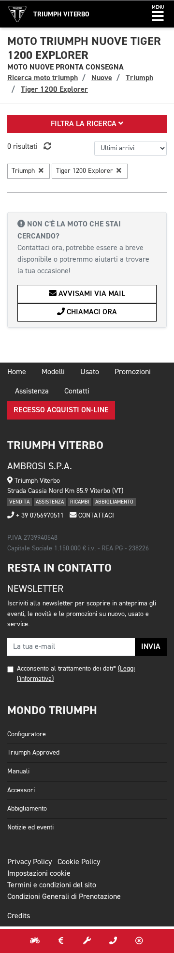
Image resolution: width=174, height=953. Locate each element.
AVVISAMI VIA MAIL (91, 294)
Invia (150, 647)
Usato (89, 372)
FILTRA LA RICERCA (84, 124)
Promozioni (133, 372)
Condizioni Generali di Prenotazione (64, 897)
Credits (18, 916)
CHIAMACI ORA (91, 312)
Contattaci (95, 515)
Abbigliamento (27, 808)
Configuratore (26, 734)
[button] (157, 14)
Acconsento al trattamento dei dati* (66, 668)
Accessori (21, 790)
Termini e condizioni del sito (51, 885)
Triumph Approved (33, 752)
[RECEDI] (139, 941)
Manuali (18, 771)
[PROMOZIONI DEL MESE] (61, 941)
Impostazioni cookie (39, 874)
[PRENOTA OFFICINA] (87, 941)
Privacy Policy (29, 862)
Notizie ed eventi (30, 827)
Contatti (76, 391)
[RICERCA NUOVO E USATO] (35, 941)
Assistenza (32, 391)
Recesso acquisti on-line (61, 410)
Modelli (53, 372)
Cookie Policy (79, 862)
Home (16, 372)
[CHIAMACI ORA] (113, 941)
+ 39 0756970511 (39, 515)
